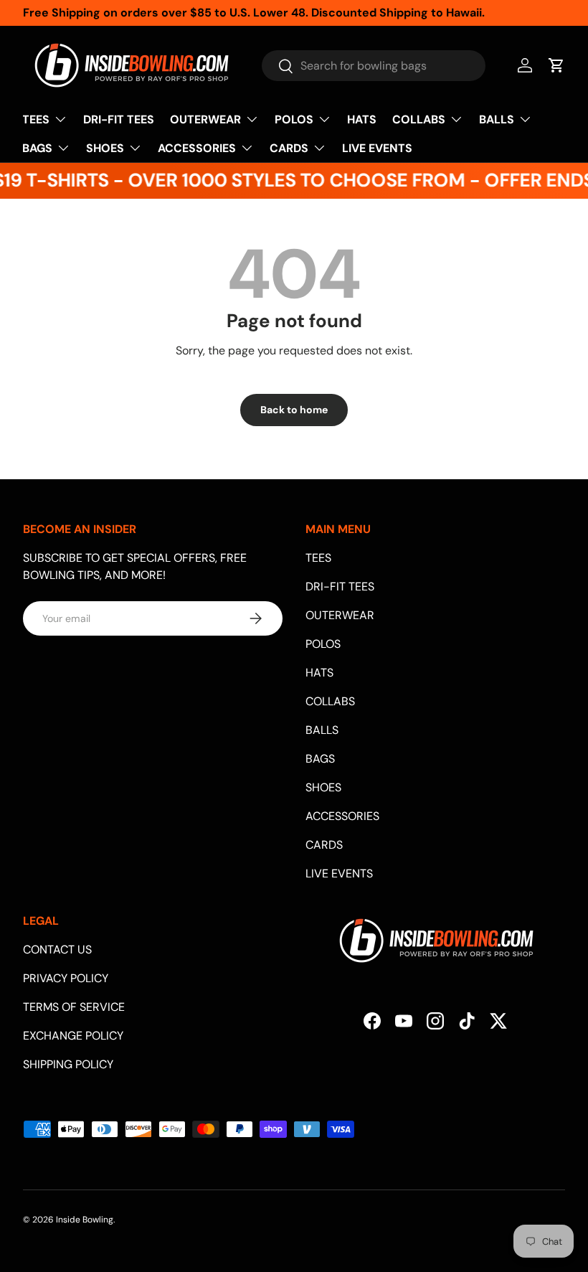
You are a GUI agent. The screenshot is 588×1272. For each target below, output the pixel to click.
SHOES (323, 787)
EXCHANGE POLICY (73, 1035)
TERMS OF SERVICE (74, 1006)
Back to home (294, 409)
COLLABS (330, 701)
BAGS (320, 758)
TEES (318, 557)
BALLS (321, 730)
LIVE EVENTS (377, 148)
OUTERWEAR (339, 615)
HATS (361, 119)
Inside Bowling (84, 1219)
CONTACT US (57, 949)
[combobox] (373, 65)
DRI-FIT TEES (118, 119)
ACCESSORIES (342, 816)
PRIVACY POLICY (65, 978)
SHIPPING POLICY (68, 1064)
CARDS (324, 844)
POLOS (323, 643)
